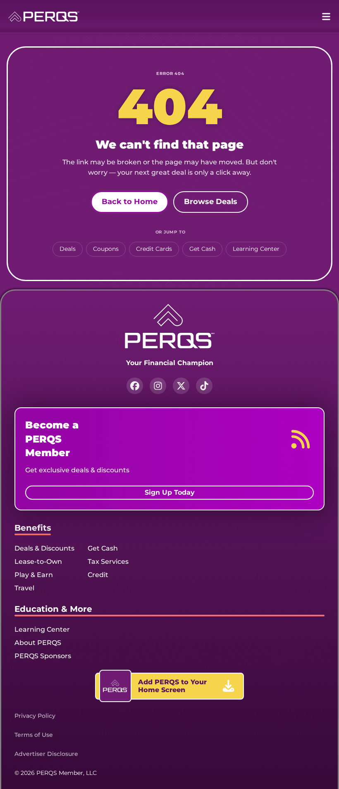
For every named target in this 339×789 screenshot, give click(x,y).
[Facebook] (135, 386)
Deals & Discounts (44, 548)
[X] (181, 386)
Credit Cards (154, 249)
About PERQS (37, 643)
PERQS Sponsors (42, 656)
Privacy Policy (34, 715)
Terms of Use (33, 734)
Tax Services (108, 561)
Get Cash (202, 249)
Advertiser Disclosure (46, 754)
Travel (24, 588)
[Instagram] (158, 386)
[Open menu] (326, 16)
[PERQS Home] (43, 17)
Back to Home (130, 201)
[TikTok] (204, 386)
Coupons (106, 249)
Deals (68, 249)
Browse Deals (210, 201)
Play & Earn (33, 575)
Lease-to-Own (38, 561)
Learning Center (256, 249)
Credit (98, 575)
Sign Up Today (170, 492)
